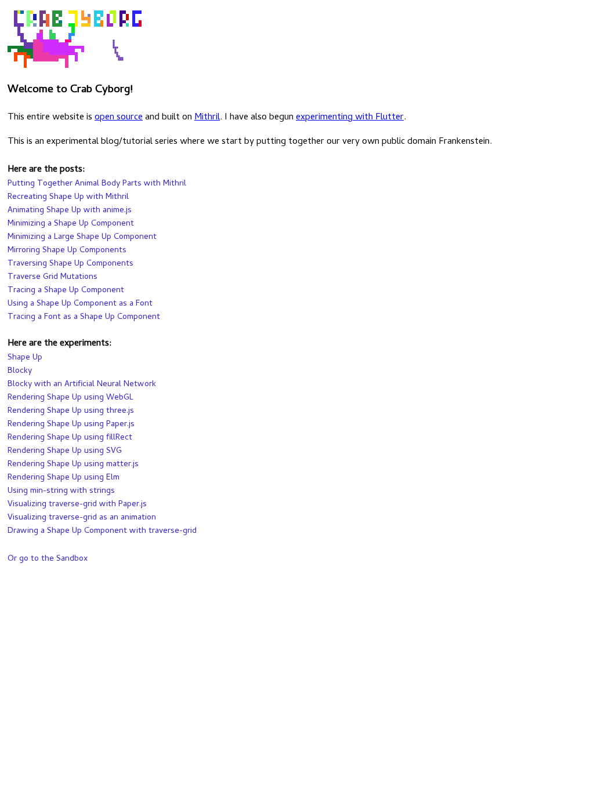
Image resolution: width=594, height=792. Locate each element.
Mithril (207, 117)
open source (119, 117)
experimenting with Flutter (350, 117)
